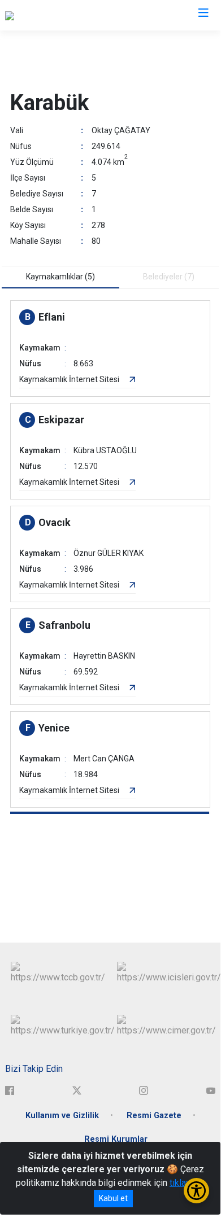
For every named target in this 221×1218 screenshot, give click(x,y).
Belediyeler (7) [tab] (168, 276)
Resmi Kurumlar (116, 1139)
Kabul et (113, 1198)
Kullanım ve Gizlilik (62, 1115)
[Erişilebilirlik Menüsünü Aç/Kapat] (196, 1190)
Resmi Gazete (154, 1115)
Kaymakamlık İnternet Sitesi (69, 379)
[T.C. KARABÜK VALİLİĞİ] (50, 15)
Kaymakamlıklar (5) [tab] (60, 276)
